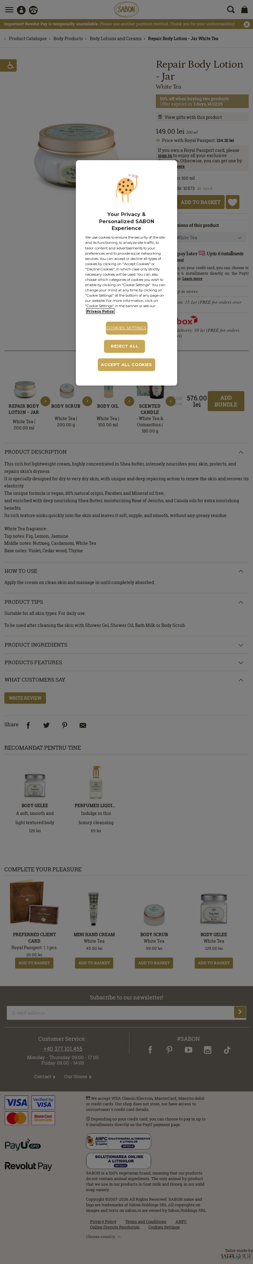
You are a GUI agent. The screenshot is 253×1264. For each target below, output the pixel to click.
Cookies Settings (126, 328)
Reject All (124, 346)
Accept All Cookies (126, 364)
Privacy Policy (100, 311)
